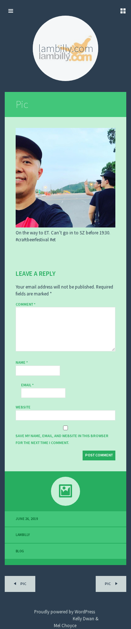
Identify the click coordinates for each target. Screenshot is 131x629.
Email (27, 385)
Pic (22, 104)
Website (23, 407)
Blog (20, 551)
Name (22, 362)
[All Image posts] (65, 491)
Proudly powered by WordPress (64, 611)
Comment (26, 304)
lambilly (23, 535)
